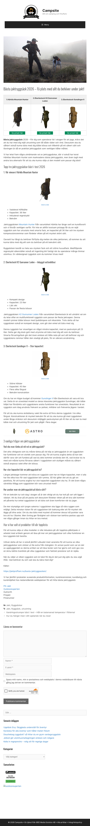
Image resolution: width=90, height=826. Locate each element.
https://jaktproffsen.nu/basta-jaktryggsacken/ (25, 571)
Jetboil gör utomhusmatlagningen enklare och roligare (29, 738)
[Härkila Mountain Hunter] (45, 190)
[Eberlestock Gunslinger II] (45, 364)
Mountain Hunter (27, 224)
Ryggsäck (15, 609)
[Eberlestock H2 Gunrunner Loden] (45, 280)
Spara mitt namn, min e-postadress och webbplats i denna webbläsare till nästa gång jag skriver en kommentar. (44, 681)
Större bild (45, 205)
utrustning (26, 609)
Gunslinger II (47, 398)
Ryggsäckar (16, 605)
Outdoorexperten (12, 589)
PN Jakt (7, 586)
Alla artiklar (62, 822)
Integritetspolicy (75, 822)
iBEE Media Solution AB (45, 822)
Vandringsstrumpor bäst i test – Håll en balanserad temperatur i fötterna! (40, 612)
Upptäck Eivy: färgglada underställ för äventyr (25, 727)
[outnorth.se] (11, 783)
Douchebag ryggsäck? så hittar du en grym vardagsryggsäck (32, 734)
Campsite (50, 10)
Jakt (8, 605)
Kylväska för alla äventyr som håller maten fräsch (27, 731)
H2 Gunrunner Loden (29, 314)
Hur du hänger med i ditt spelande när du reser (28, 616)
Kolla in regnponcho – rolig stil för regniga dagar (26, 741)
